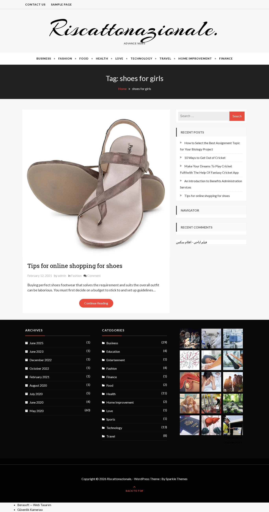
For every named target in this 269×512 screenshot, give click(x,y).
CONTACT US (35, 4)
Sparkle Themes (176, 479)
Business (43, 58)
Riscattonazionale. (134, 28)
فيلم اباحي (200, 242)
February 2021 (39, 377)
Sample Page (61, 4)
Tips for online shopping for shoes (74, 265)
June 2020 (36, 402)
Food (84, 58)
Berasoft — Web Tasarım (34, 505)
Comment (94, 275)
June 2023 (36, 351)
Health (102, 58)
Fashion (65, 58)
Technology (141, 58)
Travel (165, 58)
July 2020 (36, 394)
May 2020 (37, 411)
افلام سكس (183, 242)
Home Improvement (195, 58)
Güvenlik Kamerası (30, 509)
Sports (110, 419)
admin (62, 275)
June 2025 (36, 343)
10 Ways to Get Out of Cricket (204, 157)
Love (119, 58)
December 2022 (41, 360)
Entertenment (115, 360)
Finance (226, 58)
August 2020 (38, 385)
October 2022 (39, 368)
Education (113, 351)
